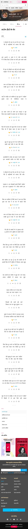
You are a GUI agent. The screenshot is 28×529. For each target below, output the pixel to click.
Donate (19, 1)
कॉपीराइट (20, 524)
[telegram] (20, 519)
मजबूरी (14, 162)
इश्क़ (16, 250)
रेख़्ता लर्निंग (16, 503)
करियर (15, 489)
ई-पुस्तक (20, 8)
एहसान (16, 190)
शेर (18, 24)
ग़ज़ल (5, 24)
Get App (24, 1)
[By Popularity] (25, 36)
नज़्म (12, 24)
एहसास (14, 117)
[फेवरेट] (18, 14)
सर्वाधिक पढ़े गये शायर (6, 415)
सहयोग (2, 481)
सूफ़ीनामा (16, 500)
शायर (7, 8)
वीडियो (16, 8)
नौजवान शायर (4, 424)
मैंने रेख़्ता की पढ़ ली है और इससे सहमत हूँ (14, 472)
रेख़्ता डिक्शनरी (4, 503)
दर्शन (16, 319)
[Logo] (6, 2)
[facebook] (7, 519)
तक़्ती (2, 486)
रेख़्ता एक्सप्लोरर (17, 492)
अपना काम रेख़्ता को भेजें (6, 492)
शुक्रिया (16, 102)
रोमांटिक (14, 132)
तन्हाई (16, 47)
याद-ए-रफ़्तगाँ (16, 205)
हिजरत (16, 280)
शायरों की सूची (4, 411)
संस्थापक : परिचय (17, 484)
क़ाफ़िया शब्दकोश (4, 484)
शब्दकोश (12, 8)
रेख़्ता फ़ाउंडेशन (17, 481)
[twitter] (11, 519)
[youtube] (14, 519)
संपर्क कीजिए (16, 486)
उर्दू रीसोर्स (3, 489)
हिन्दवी (2, 500)
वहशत (16, 386)
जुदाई (16, 235)
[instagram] (17, 519)
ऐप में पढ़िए (14, 526)
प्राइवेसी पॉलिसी (8, 524)
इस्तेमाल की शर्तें (15, 524)
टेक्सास (14, 16)
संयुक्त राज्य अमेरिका (18, 16)
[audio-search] (25, 5)
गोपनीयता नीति (11, 472)
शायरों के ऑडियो (5, 428)
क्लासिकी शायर (4, 418)
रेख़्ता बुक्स (3, 506)
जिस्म (14, 147)
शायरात (3, 421)
